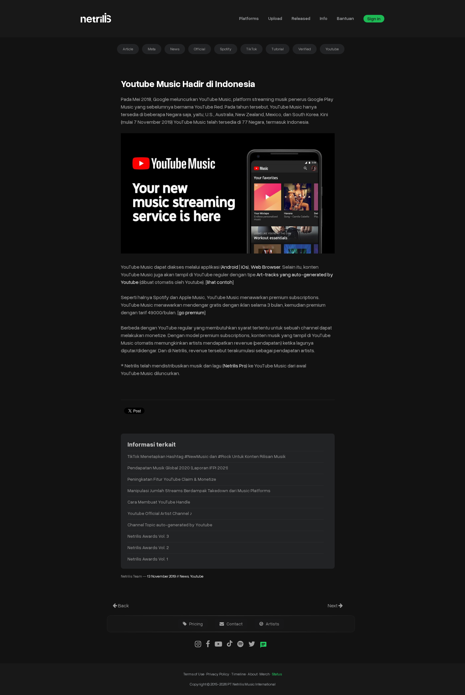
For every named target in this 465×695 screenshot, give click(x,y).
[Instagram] (198, 643)
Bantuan (345, 18)
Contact (234, 623)
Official (199, 49)
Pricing (195, 623)
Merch (264, 674)
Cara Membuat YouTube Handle (158, 501)
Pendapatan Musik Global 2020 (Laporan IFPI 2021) (177, 467)
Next (333, 605)
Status (277, 674)
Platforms (249, 18)
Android (230, 267)
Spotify (226, 49)
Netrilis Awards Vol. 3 (148, 536)
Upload (275, 18)
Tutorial (277, 49)
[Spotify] (240, 643)
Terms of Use (194, 674)
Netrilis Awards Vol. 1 (147, 558)
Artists (272, 623)
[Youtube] (218, 643)
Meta (152, 49)
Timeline (238, 674)
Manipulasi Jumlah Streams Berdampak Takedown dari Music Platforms (198, 490)
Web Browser (265, 267)
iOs (244, 267)
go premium (191, 312)
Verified (304, 49)
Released (301, 18)
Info (323, 18)
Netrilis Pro (235, 365)
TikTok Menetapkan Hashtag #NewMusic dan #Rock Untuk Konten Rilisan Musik (206, 456)
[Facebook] (208, 643)
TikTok (251, 49)
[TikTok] (229, 643)
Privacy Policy (218, 674)
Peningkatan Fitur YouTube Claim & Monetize (171, 479)
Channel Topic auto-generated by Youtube (169, 524)
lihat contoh (219, 282)
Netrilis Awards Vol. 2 (148, 547)
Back (123, 605)
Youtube (332, 49)
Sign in (374, 18)
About (253, 674)
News (174, 49)
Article (128, 49)
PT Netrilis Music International (251, 684)
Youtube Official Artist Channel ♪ (159, 513)
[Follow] (251, 643)
